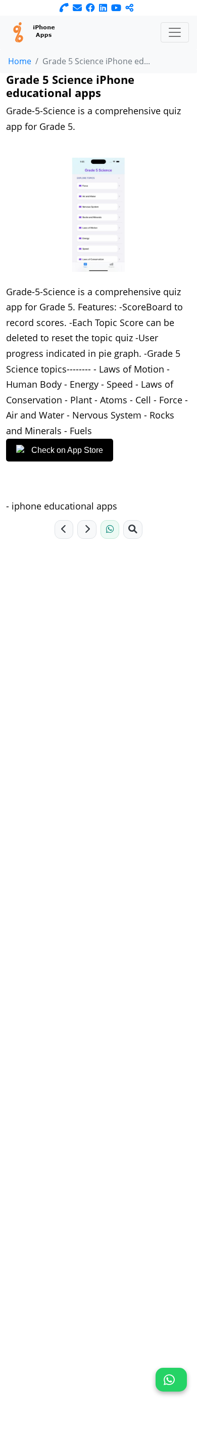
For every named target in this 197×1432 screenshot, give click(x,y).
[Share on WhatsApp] (110, 529)
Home (19, 61)
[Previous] (64, 529)
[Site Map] (132, 529)
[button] (171, 1380)
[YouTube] (116, 8)
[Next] (86, 529)
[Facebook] (90, 8)
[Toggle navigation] (175, 32)
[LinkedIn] (103, 8)
